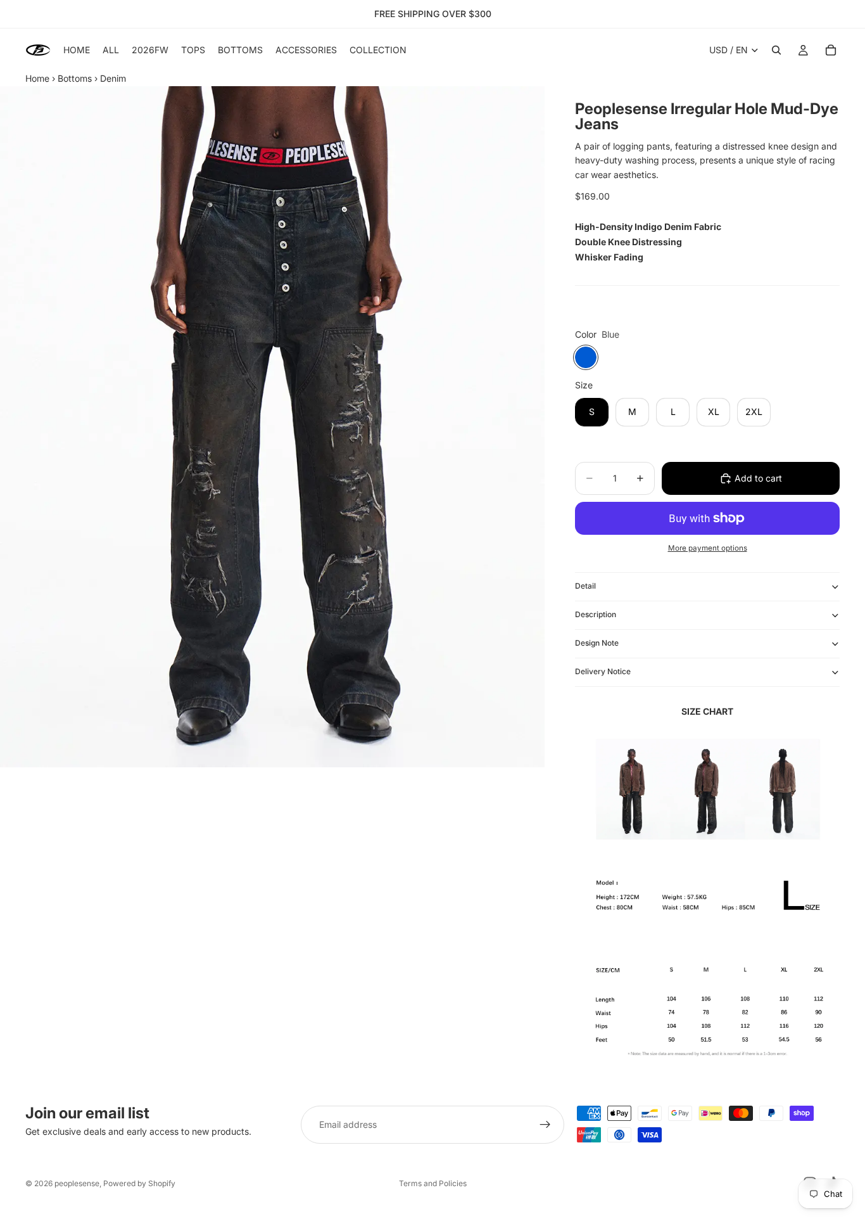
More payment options (707, 548)
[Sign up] (545, 1124)
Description (595, 614)
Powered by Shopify (139, 1183)
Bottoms (75, 78)
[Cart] (831, 50)
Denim (113, 78)
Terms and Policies (433, 1183)
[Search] (776, 50)
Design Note (597, 643)
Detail (585, 586)
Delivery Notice (603, 671)
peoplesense (76, 1183)
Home (37, 78)
